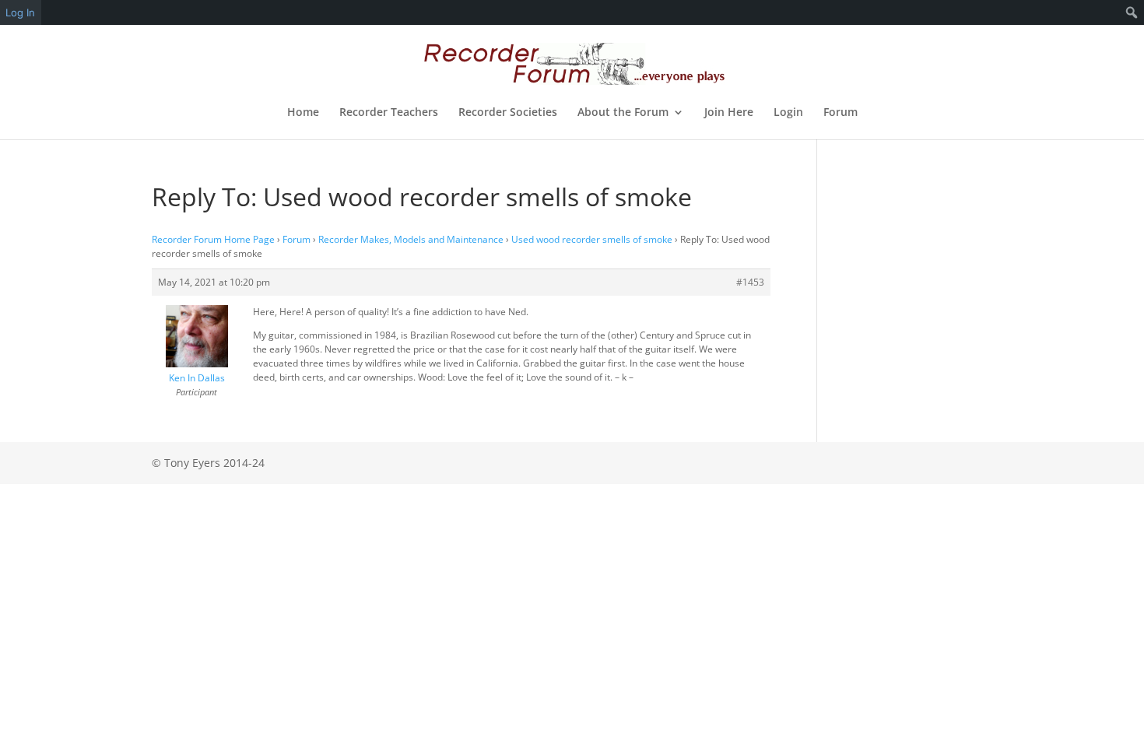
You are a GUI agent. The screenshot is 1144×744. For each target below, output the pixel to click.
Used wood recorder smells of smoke (591, 239)
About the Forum (623, 113)
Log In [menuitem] (20, 12)
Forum (840, 113)
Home (303, 113)
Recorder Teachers (388, 113)
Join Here (728, 113)
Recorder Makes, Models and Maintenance (411, 239)
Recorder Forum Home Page (213, 239)
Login (788, 113)
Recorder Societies (507, 113)
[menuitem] (1132, 12)
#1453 (750, 282)
